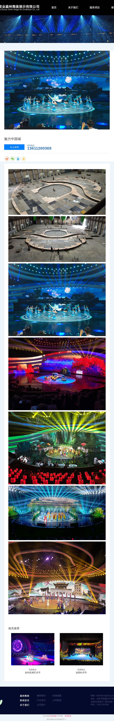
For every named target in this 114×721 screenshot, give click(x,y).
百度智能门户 (54, 716)
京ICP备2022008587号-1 (56, 719)
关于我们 (73, 7)
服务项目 (95, 7)
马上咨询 (14, 147)
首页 (53, 7)
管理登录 (68, 716)
